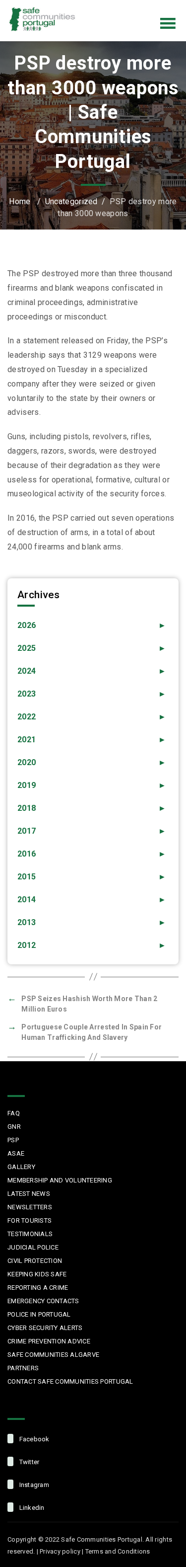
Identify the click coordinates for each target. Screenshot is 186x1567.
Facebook (95, 7)
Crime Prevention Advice (48, 1341)
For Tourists (29, 1220)
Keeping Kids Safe (36, 1274)
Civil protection (34, 1260)
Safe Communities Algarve (53, 1354)
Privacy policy (60, 1551)
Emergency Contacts (43, 1301)
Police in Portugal (39, 1314)
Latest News (28, 1193)
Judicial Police (33, 1247)
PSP (13, 1140)
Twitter (116, 7)
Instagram (137, 7)
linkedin (30, 1507)
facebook (33, 1439)
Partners (23, 1368)
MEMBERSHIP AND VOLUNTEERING (59, 1180)
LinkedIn (158, 7)
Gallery (21, 1167)
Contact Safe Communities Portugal (70, 1381)
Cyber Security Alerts (44, 1328)
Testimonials (30, 1234)
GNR (14, 1126)
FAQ (13, 1113)
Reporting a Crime (37, 1287)
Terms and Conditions (117, 1551)
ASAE (15, 1153)
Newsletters (29, 1207)
